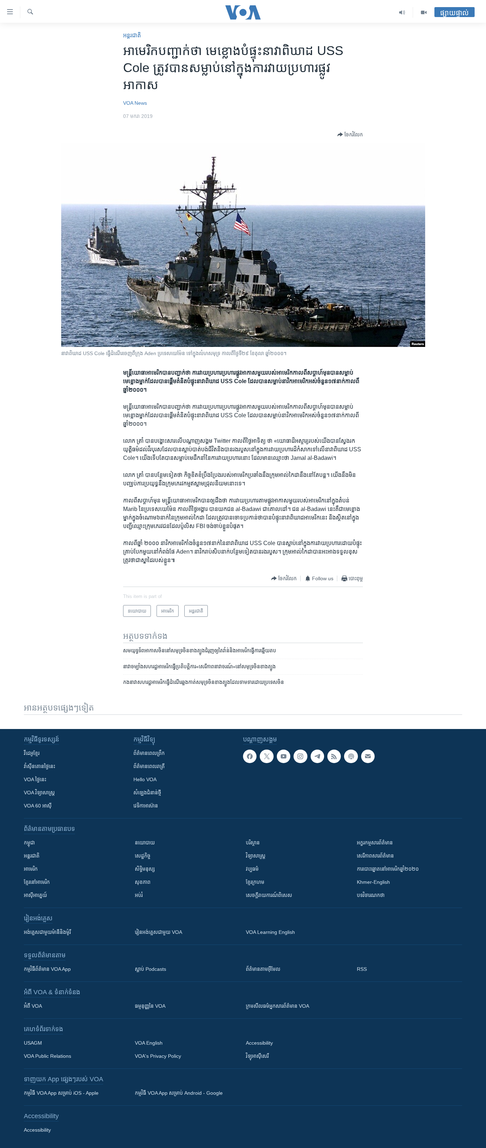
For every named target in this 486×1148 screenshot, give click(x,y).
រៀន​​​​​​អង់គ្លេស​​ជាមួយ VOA (158, 932)
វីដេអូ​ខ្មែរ (31, 753)
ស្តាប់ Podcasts (150, 969)
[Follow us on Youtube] (283, 756)
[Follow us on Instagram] (300, 756)
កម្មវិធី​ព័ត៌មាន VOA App (47, 969)
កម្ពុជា (29, 842)
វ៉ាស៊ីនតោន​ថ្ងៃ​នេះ (39, 766)
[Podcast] (351, 756)
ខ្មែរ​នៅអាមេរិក (37, 882)
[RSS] (334, 756)
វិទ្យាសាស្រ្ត (255, 856)
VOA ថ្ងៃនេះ (35, 779)
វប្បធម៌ (252, 869)
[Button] (350, 134)
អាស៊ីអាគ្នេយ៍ (35, 895)
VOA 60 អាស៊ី (38, 806)
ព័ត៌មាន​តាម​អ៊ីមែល (263, 969)
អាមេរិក (31, 869)
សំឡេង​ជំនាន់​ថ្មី (147, 792)
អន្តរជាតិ (132, 35)
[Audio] (402, 12)
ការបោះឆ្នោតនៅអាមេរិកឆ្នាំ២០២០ (388, 869)
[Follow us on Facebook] (250, 756)
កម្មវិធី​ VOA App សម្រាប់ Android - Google (179, 1093)
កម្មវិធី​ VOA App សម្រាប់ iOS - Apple (61, 1093)
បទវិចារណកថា (371, 895)
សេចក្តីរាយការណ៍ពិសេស (269, 895)
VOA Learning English (270, 932)
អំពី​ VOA (33, 1006)
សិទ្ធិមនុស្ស (145, 869)
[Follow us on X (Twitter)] (266, 756)
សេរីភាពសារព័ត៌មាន (375, 856)
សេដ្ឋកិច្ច (142, 856)
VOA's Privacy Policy (158, 1056)
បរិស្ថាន (253, 842)
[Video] (423, 12)
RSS (362, 969)
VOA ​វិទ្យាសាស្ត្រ (39, 792)
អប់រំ (139, 895)
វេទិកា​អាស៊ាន (145, 806)
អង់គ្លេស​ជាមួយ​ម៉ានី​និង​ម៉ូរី (47, 932)
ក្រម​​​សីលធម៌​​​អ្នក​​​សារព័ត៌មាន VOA (277, 1006)
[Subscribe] (368, 756)
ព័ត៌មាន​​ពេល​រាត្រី (149, 766)
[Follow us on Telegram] (317, 756)
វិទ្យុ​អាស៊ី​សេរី (257, 1056)
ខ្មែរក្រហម (255, 882)
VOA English (149, 1043)
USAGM (33, 1043)
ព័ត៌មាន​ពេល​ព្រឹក (149, 753)
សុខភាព (142, 882)
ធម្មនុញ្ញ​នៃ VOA (150, 1006)
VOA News (135, 103)
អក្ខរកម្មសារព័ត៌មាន (375, 842)
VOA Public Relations (47, 1056)
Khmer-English (373, 882)
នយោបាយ (145, 842)
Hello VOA (145, 779)
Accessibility (259, 1043)
